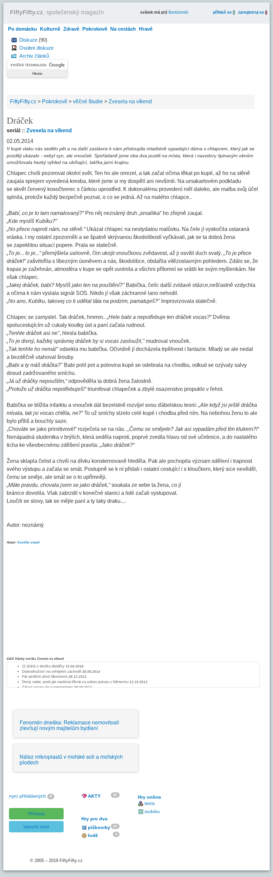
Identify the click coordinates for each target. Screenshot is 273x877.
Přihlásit (36, 813)
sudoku (152, 811)
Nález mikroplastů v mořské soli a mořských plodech (71, 759)
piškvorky (99, 827)
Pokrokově (94, 29)
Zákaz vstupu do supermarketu (47, 687)
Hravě (145, 29)
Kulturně (50, 29)
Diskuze (28, 40)
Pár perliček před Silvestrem (45, 676)
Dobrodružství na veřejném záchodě (51, 671)
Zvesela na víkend (49, 130)
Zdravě (71, 29)
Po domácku (22, 29)
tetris (149, 803)
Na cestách (123, 29)
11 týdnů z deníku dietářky (43, 666)
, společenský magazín (57, 12)
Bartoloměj (178, 12)
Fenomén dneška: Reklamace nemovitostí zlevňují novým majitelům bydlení (69, 725)
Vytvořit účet (36, 826)
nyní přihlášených (27, 796)
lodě (93, 835)
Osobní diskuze (36, 48)
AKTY (94, 796)
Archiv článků (34, 56)
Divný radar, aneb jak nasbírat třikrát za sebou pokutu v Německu (75, 682)
